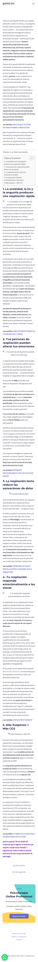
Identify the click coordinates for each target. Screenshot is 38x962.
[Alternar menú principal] (33, 3)
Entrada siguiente (19, 872)
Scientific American (12, 671)
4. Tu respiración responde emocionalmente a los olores (14, 179)
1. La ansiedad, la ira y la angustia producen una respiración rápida (15, 162)
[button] (4, 957)
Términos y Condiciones (19, 937)
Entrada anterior (19, 865)
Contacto (19, 940)
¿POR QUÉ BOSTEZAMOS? (23, 720)
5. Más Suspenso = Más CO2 (13, 183)
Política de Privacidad (19, 934)
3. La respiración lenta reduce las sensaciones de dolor (15, 173)
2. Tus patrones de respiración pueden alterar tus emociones (17, 168)
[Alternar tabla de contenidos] (30, 158)
